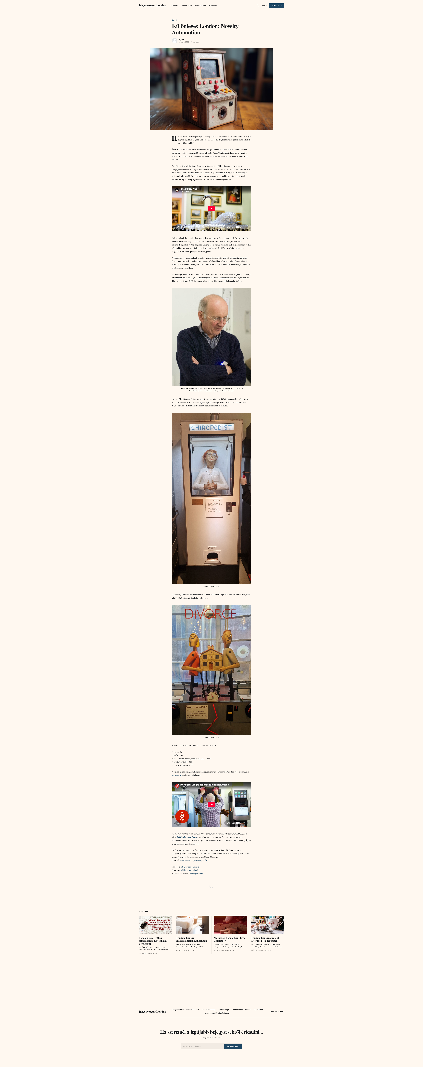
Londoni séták (186, 5)
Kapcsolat (213, 5)
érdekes (175, 20)
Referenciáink (200, 5)
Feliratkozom (277, 6)
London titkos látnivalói (241, 1010)
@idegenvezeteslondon (190, 870)
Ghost (281, 1011)
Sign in (264, 5)
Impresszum (258, 1010)
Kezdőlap (174, 5)
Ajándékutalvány (208, 1010)
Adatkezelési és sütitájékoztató (217, 1013)
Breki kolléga (224, 1010)
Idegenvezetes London (190, 866)
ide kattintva (177, 775)
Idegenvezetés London (152, 5)
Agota (181, 39)
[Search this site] (257, 5)
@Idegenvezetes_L (198, 873)
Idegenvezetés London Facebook (186, 1010)
